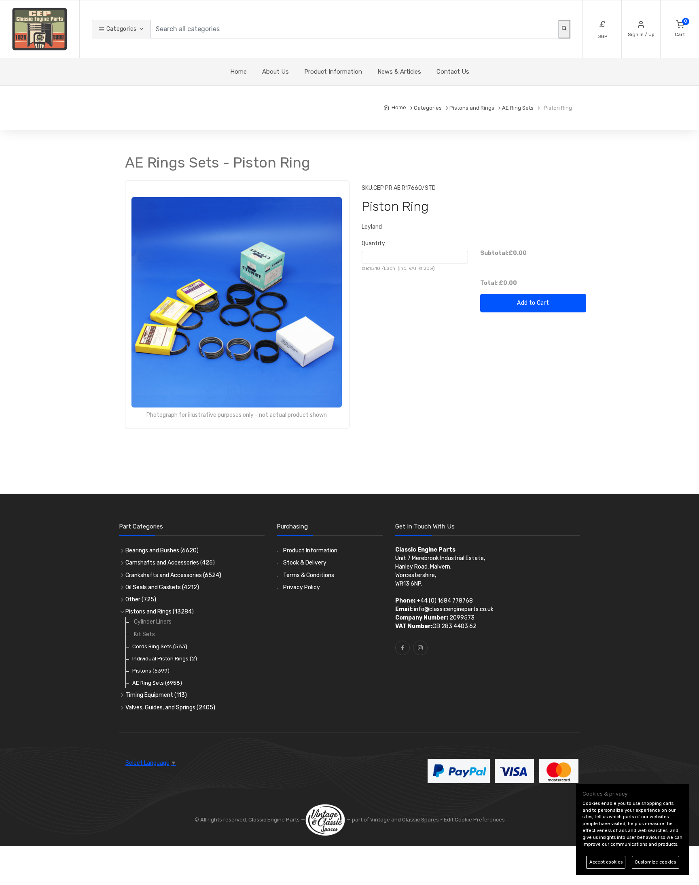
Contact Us (452, 71)
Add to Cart (533, 302)
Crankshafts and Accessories (173, 575)
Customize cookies (655, 862)
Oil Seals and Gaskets (162, 587)
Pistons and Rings (159, 611)
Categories (120, 28)
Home (238, 71)
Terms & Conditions (308, 575)
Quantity (373, 243)
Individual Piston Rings (164, 659)
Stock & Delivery (304, 562)
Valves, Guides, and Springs (170, 707)
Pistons (150, 671)
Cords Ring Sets (159, 646)
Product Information (333, 71)
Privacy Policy (301, 587)
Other (140, 599)
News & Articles (399, 71)
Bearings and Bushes (162, 550)
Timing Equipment (156, 695)
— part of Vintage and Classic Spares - (394, 820)
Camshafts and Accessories (170, 562)
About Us (275, 71)
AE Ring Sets (157, 683)
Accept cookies (606, 862)
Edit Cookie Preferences (474, 820)
